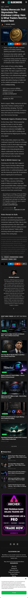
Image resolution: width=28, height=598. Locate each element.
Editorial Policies (14, 570)
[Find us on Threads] (17, 544)
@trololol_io (6, 90)
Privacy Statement (18, 596)
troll (15, 259)
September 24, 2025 (7, 26)
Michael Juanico (10, 24)
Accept (14, 592)
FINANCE (4, 351)
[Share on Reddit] (17, 44)
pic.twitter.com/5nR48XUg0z (10, 204)
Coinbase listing (10, 84)
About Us (14, 566)
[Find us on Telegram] (14, 544)
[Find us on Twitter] (10, 544)
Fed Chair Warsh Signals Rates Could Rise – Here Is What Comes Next (16, 465)
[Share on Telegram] (11, 44)
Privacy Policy (14, 574)
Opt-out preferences (10, 596)
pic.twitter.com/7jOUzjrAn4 (10, 94)
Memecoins (4, 259)
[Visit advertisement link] (14, 514)
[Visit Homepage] (15, 2)
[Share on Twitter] (4, 44)
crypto (21, 257)
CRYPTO (7, 6)
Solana (21, 66)
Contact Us (14, 568)
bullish (19, 129)
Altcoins (6, 257)
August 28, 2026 (5, 337)
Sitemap (14, 576)
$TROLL (18, 88)
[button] (26, 578)
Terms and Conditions (14, 572)
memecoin (8, 68)
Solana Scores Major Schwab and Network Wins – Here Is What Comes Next (17, 457)
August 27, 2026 (5, 420)
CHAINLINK (4, 413)
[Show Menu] (26, 2)
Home (2, 6)
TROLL (13, 103)
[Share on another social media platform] (24, 44)
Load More (14, 446)
